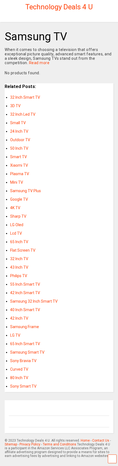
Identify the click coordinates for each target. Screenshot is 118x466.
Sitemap (11, 444)
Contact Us (100, 440)
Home (85, 440)
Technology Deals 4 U (59, 7)
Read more (39, 63)
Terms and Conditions (59, 444)
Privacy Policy (29, 444)
